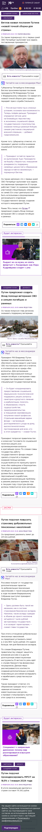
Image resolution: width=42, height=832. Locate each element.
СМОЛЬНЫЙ (7, 18)
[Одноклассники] (29, 224)
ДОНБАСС (26, 287)
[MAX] (18, 224)
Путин (25, 208)
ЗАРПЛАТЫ (7, 764)
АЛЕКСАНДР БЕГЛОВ (30, 13)
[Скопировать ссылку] (37, 224)
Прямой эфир (32, 3)
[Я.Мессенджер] (33, 224)
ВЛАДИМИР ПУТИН (10, 13)
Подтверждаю (11, 828)
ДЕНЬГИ (20, 764)
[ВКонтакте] (25, 224)
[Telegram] (21, 224)
